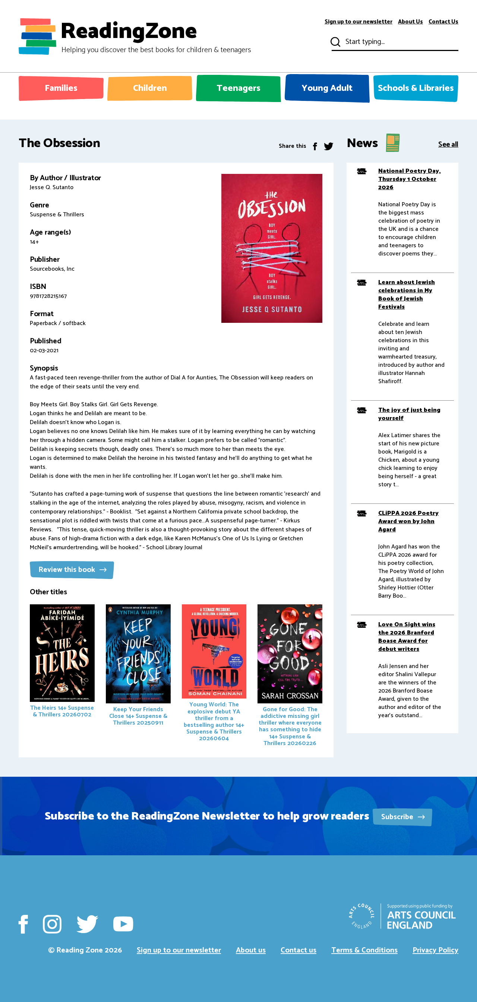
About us (251, 950)
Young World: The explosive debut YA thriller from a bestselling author (214, 722)
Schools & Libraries (416, 88)
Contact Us (443, 22)
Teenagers (238, 88)
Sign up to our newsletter (358, 22)
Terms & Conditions (364, 950)
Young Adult (327, 88)
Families (61, 88)
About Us (410, 22)
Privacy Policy (435, 950)
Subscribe (398, 817)
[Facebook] (315, 146)
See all (448, 144)
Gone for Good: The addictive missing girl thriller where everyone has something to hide (290, 726)
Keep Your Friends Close (138, 716)
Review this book (67, 570)
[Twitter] (329, 146)
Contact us (298, 950)
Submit (334, 42)
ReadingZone (155, 36)
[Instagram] (52, 924)
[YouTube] (123, 924)
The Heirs (62, 711)
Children (150, 88)
